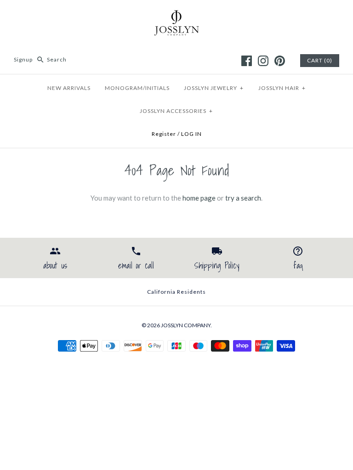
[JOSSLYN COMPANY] (176, 15)
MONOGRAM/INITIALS (137, 87)
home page (199, 198)
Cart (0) (319, 60)
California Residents (176, 291)
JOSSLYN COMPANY (186, 325)
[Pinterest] (279, 61)
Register (164, 133)
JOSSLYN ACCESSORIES (176, 110)
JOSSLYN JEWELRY (214, 87)
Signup (23, 59)
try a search (243, 198)
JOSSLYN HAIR (282, 87)
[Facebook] (246, 61)
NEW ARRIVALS (69, 87)
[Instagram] (263, 61)
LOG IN (191, 133)
